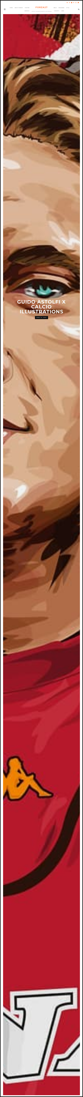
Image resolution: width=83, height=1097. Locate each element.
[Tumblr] (76, 3)
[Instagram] (72, 3)
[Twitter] (78, 3)
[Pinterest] (74, 3)
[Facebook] (69, 3)
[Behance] (67, 3)
